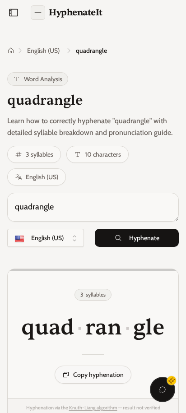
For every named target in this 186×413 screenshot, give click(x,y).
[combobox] (45, 238)
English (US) (43, 50)
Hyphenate (144, 238)
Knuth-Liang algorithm (93, 407)
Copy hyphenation (98, 375)
